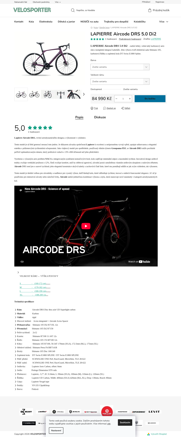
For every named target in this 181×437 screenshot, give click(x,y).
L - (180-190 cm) (33, 291)
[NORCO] (122, 411)
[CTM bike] (58, 411)
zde (109, 423)
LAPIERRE (156, 38)
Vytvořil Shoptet (159, 434)
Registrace (160, 2)
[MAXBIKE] (138, 411)
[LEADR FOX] (45, 423)
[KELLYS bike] (106, 411)
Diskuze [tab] (100, 117)
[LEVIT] (154, 411)
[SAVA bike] (74, 411)
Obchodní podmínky (41, 2)
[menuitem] (19, 21)
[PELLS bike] (42, 411)
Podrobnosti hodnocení (130, 39)
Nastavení (56, 430)
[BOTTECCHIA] (90, 411)
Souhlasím (125, 422)
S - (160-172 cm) (33, 283)
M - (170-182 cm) (33, 287)
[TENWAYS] (29, 423)
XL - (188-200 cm (33, 295)
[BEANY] (26, 411)
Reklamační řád (20, 2)
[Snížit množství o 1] (116, 98)
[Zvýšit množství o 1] (130, 98)
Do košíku (150, 98)
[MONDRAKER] (136, 423)
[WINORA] (152, 423)
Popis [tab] (79, 117)
